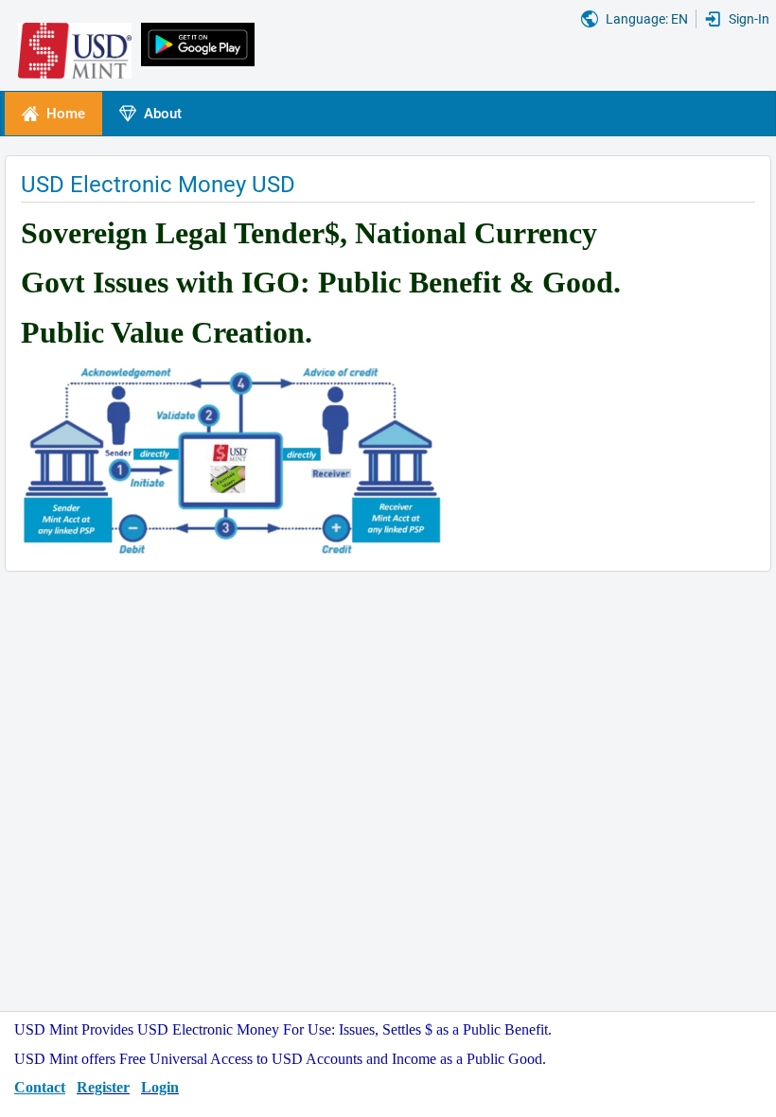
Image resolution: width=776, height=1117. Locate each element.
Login (160, 1087)
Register (103, 1087)
